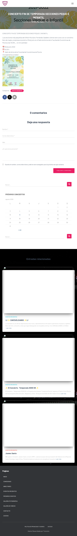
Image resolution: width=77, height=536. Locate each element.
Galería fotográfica (10, 501)
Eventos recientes (17, 90)
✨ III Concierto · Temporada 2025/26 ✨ (21, 388)
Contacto (6, 511)
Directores (7, 486)
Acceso (6, 516)
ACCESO (50, 526)
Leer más (9, 328)
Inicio (5, 476)
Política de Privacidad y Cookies (34, 526)
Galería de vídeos (9, 506)
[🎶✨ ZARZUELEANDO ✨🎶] (38, 290)
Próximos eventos (9, 496)
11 (19, 215)
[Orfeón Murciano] (5, 3)
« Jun (19, 230)
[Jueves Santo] (38, 423)
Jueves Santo (11, 453)
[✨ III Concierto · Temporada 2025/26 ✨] (38, 358)
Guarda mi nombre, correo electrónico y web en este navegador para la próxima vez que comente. (34, 164)
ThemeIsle (46, 531)
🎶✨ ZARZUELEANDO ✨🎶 (17, 320)
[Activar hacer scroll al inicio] (73, 531)
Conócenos (7, 481)
